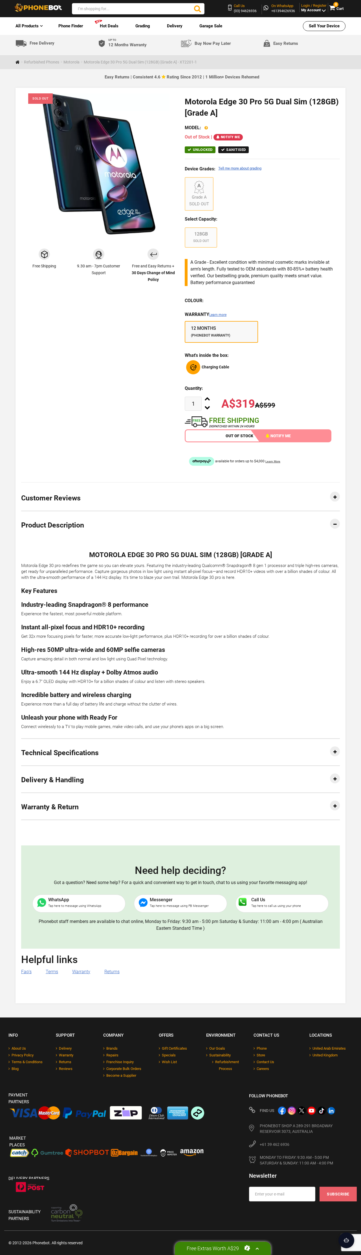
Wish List (169, 1062)
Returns (112, 971)
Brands (112, 1048)
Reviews (65, 1069)
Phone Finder (70, 25)
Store (261, 1055)
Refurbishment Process (227, 1065)
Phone (262, 1048)
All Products (27, 25)
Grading (142, 25)
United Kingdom (325, 1055)
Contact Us (265, 1062)
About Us (19, 1048)
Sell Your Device (324, 25)
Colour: (194, 300)
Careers (263, 1069)
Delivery (174, 25)
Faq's (26, 971)
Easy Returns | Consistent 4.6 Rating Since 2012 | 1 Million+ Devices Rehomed (182, 77)
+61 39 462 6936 (274, 1144)
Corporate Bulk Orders (123, 1069)
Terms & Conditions (27, 1062)
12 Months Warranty (127, 43)
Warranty (205, 314)
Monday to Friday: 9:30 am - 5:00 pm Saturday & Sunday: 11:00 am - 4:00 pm (296, 1160)
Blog (15, 1069)
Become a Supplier (121, 1075)
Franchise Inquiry (120, 1062)
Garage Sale (210, 25)
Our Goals (217, 1048)
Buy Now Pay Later (213, 43)
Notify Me (230, 137)
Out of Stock (239, 436)
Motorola (71, 62)
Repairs (112, 1055)
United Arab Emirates (329, 1048)
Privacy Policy (23, 1055)
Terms (52, 971)
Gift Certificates (174, 1048)
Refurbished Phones (41, 62)
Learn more (217, 315)
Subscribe (338, 1194)
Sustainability (220, 1055)
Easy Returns (285, 43)
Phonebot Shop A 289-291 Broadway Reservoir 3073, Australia (296, 1129)
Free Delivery (42, 43)
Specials (169, 1055)
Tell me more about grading (239, 168)
